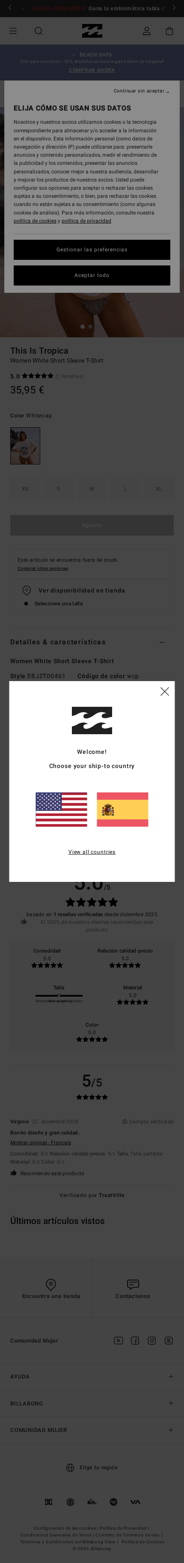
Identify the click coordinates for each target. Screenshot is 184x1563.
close (164, 691)
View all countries (92, 852)
